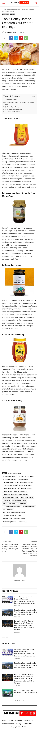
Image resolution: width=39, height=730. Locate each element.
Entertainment (7, 626)
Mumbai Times (11, 32)
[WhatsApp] (26, 38)
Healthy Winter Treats (25, 485)
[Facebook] (11, 38)
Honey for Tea (7, 491)
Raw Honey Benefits (29, 506)
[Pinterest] (21, 38)
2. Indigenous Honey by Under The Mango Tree (19, 103)
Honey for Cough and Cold (11, 488)
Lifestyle (13, 14)
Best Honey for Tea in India (26, 476)
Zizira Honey (22, 521)
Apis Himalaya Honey (9, 476)
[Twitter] (16, 38)
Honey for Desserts (26, 488)
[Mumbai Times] (3, 32)
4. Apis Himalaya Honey (13, 109)
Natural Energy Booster (19, 500)
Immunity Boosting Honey (10, 497)
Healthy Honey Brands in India (24, 482)
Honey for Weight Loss (20, 491)
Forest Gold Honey (23, 479)
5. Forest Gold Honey (12, 112)
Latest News (11, 9)
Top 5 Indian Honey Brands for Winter (14, 512)
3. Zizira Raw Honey (12, 107)
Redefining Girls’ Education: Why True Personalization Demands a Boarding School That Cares (25, 612)
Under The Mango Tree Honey (12, 515)
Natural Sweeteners (9, 503)
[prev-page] (3, 636)
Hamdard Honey (8, 482)
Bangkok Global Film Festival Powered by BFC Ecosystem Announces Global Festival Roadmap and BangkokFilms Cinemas (24, 625)
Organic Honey (21, 503)
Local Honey (6, 500)
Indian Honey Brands (27, 497)
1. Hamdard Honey (11, 100)
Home (4, 9)
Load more (18, 700)
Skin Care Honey (8, 509)
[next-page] (7, 636)
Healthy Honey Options (10, 485)
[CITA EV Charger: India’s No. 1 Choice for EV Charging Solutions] (7, 693)
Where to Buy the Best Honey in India (14, 518)
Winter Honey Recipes (9, 521)
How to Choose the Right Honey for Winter (15, 494)
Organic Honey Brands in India (12, 506)
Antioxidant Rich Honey (15, 473)
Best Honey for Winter (9, 479)
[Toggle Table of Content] (32, 96)
